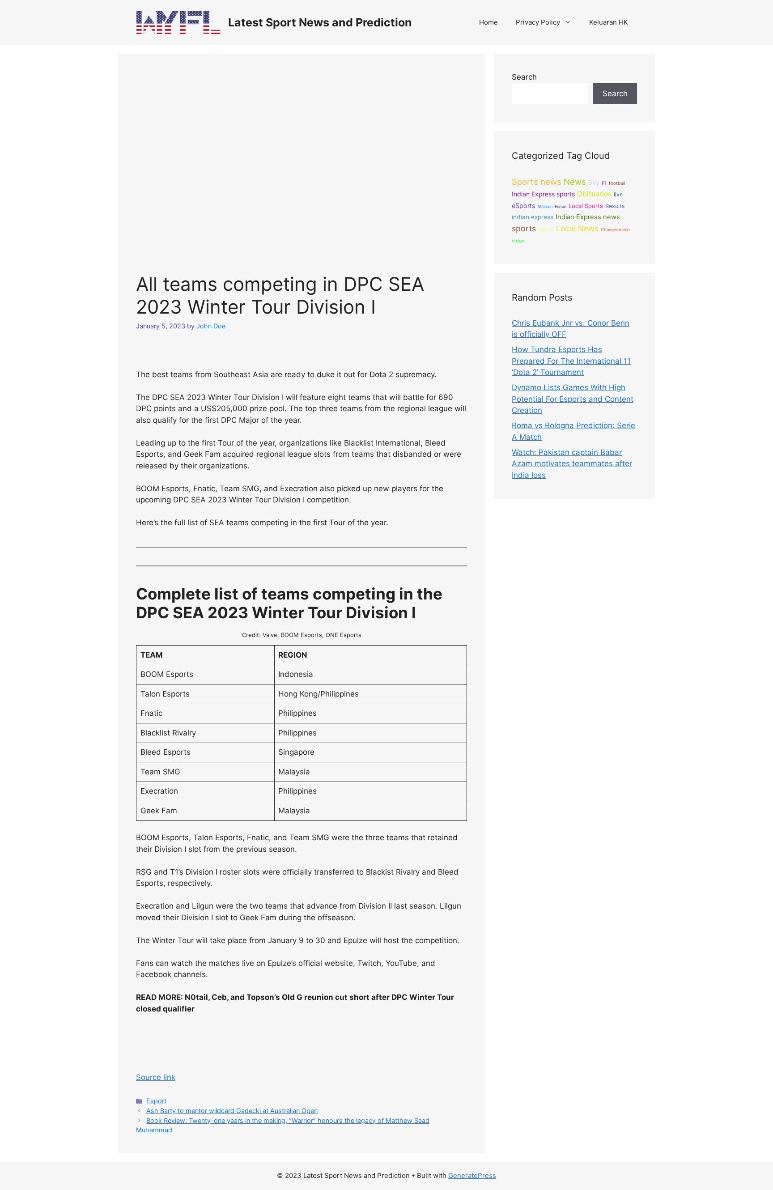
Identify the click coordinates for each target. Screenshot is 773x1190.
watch (546, 229)
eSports (523, 206)
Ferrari (560, 206)
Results (615, 206)
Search (524, 76)
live (618, 194)
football (617, 183)
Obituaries (594, 193)
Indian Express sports (543, 194)
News (575, 182)
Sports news (536, 182)
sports (524, 228)
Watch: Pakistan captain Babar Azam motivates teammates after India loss (572, 464)
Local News (577, 228)
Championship (615, 229)
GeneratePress (472, 1175)
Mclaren (545, 206)
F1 (604, 183)
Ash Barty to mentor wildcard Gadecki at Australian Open (232, 1110)
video (518, 241)
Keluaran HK (608, 22)
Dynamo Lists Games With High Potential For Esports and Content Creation (572, 399)
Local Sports (586, 205)
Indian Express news (588, 217)
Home (488, 22)
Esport (156, 1101)
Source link (155, 1077)
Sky (593, 182)
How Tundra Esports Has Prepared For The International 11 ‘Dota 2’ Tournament (571, 361)
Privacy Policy (538, 22)
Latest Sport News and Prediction (320, 22)
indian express (532, 217)
